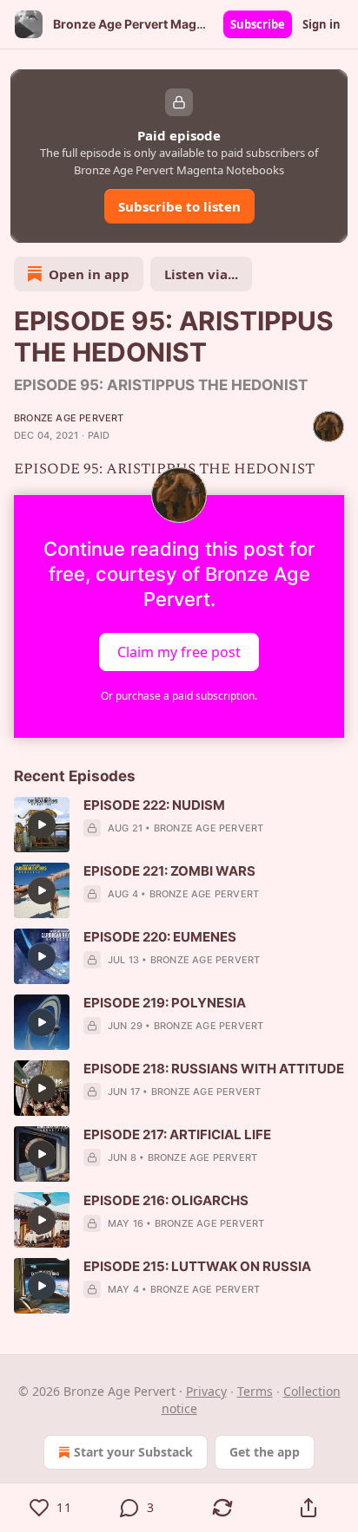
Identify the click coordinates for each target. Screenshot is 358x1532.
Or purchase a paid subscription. (179, 695)
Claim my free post (179, 652)
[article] (179, 824)
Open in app (89, 274)
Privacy (206, 1391)
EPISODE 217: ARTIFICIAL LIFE (177, 1134)
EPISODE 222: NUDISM (154, 805)
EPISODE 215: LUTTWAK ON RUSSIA (197, 1266)
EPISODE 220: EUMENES (159, 937)
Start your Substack (133, 1452)
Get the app (264, 1452)
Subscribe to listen (179, 206)
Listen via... (201, 274)
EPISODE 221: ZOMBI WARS (169, 871)
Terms (255, 1391)
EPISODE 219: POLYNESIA (164, 1002)
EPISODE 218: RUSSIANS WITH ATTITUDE (213, 1068)
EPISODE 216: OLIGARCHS (166, 1200)
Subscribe (257, 24)
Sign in (321, 24)
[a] (42, 824)
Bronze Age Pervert (69, 418)
